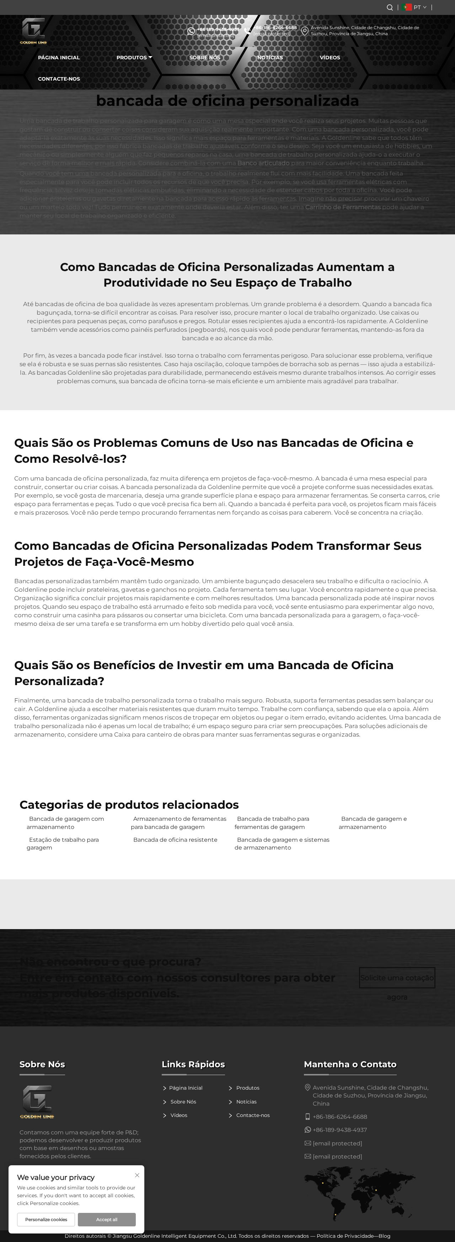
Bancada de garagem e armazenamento (373, 822)
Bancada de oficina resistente (175, 839)
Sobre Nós (204, 57)
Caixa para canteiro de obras (157, 734)
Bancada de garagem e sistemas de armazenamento (282, 843)
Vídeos (330, 57)
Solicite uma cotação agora (397, 980)
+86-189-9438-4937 (340, 1130)
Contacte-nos (59, 79)
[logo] (34, 31)
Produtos (132, 57)
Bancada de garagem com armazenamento (65, 822)
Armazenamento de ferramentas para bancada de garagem (178, 822)
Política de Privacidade (345, 1236)
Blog (385, 1236)
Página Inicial (59, 57)
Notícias (270, 57)
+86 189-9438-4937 (218, 29)
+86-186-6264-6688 (275, 27)
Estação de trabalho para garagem (63, 843)
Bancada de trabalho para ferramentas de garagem (272, 822)
